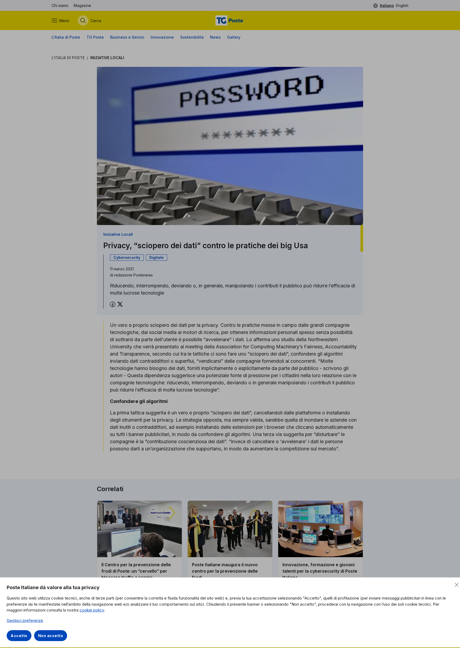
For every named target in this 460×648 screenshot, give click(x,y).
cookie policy (92, 610)
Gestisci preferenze (25, 620)
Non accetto (50, 635)
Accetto (19, 635)
